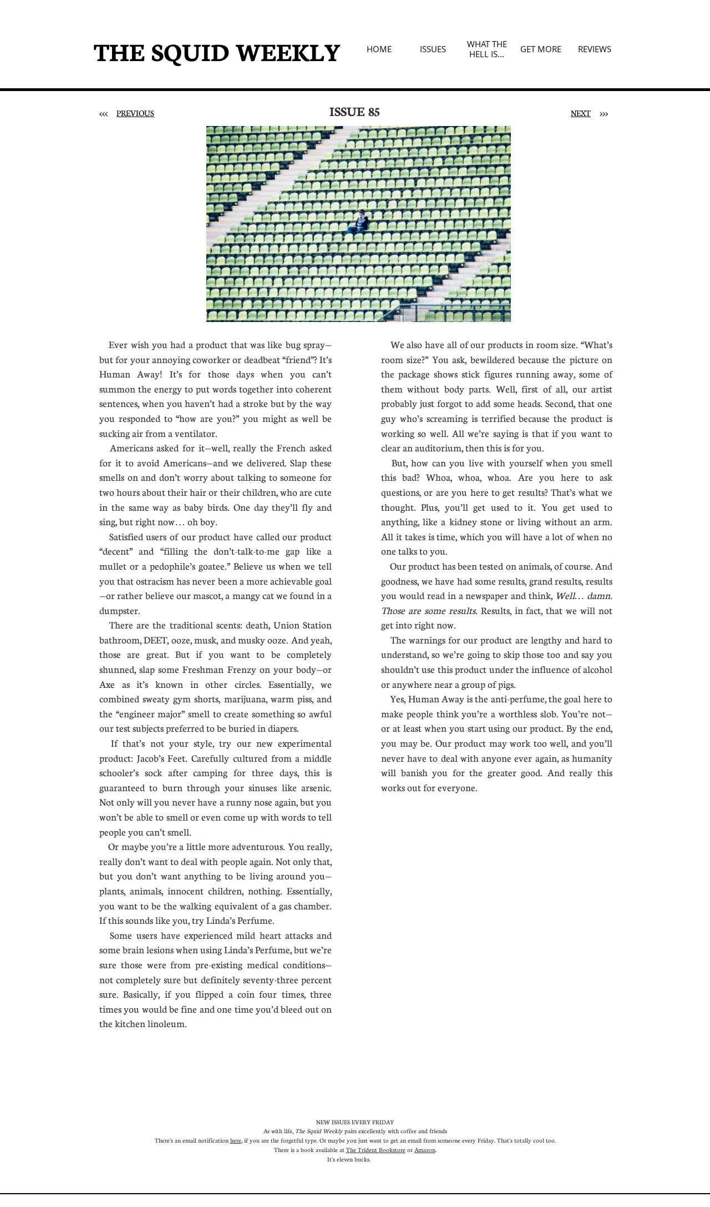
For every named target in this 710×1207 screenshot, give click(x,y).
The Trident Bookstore (375, 1149)
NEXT (581, 113)
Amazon (424, 1149)
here (235, 1140)
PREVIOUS (135, 113)
